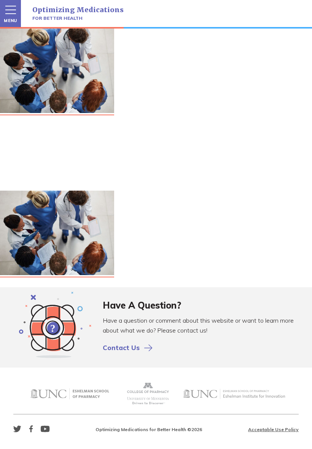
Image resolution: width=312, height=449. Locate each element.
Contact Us (121, 348)
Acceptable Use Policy (273, 429)
